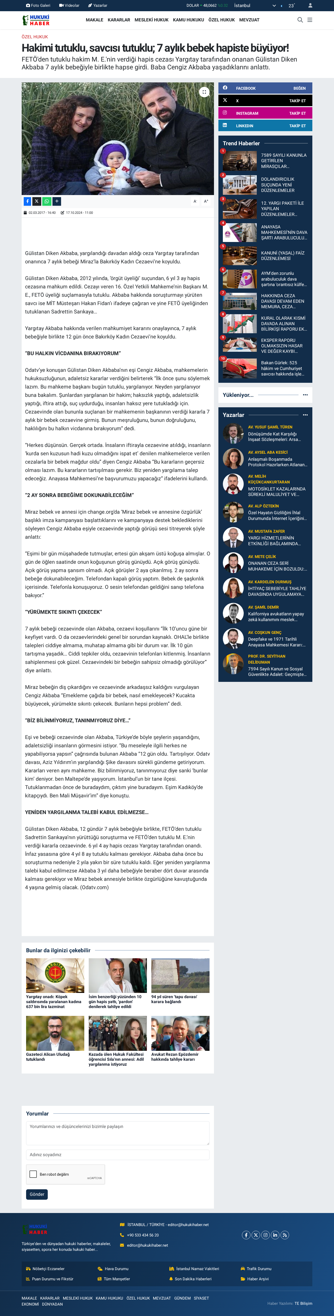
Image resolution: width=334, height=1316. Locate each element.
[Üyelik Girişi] (308, 5)
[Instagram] (265, 1235)
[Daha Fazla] (56, 201)
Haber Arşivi (258, 1279)
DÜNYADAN (52, 1304)
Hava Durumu (116, 1268)
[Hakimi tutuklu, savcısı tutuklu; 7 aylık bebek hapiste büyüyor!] (118, 138)
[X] (256, 1235)
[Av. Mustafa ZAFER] (233, 537)
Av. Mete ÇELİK (262, 556)
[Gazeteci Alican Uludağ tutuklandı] (55, 1032)
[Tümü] (305, 394)
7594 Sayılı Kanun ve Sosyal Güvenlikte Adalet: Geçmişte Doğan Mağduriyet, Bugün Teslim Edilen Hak (276, 671)
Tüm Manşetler (117, 1279)
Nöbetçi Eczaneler (48, 1268)
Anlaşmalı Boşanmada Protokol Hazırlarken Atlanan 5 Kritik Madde (276, 462)
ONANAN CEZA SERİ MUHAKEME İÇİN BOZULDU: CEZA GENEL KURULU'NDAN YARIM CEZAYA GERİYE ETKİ (276, 566)
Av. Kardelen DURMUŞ (269, 582)
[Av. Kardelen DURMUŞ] (233, 587)
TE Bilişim (303, 1303)
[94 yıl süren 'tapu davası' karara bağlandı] (180, 975)
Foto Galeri (40, 5)
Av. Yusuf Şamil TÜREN (270, 427)
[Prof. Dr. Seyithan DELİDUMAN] (233, 663)
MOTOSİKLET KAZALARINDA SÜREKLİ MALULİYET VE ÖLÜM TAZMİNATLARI (277, 492)
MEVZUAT (249, 19)
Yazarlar (100, 5)
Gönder (37, 1194)
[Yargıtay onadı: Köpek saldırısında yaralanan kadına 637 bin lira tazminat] (55, 975)
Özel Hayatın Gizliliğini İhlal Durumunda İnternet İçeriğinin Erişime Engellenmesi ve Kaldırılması (277, 515)
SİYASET (201, 1298)
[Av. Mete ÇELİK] (233, 562)
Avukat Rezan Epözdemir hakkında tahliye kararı (175, 1057)
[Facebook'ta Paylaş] (27, 201)
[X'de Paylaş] (36, 201)
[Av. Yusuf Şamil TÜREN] (233, 432)
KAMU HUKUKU (188, 19)
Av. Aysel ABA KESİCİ (268, 452)
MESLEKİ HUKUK (152, 19)
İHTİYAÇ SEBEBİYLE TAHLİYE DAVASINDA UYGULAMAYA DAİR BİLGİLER (277, 591)
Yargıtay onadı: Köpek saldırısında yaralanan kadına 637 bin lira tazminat (53, 1001)
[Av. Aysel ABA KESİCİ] (233, 458)
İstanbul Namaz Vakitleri (197, 1268)
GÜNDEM (182, 1298)
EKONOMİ (30, 1304)
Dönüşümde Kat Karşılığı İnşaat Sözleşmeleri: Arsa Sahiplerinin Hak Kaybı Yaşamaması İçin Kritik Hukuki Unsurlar (278, 436)
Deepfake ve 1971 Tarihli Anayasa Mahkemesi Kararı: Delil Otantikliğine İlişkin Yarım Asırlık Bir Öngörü (277, 642)
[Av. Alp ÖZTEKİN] (233, 511)
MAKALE (94, 19)
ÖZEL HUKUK (221, 19)
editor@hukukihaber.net (147, 1245)
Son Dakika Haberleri (193, 1279)
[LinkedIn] (275, 1235)
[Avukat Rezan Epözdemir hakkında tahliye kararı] (180, 1032)
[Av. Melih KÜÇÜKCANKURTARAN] (233, 483)
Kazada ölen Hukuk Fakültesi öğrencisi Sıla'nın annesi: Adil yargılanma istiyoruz (116, 1059)
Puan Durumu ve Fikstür (52, 1279)
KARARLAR (119, 19)
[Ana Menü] (309, 20)
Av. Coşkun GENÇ (265, 632)
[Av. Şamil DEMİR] (233, 613)
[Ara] (300, 20)
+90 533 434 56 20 (143, 1235)
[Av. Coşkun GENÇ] (233, 638)
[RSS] (285, 1235)
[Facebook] (246, 1235)
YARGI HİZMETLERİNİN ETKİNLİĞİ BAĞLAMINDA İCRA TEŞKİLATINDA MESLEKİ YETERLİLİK (278, 541)
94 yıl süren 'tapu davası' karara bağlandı (174, 999)
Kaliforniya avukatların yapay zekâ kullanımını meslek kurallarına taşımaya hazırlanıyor (276, 616)
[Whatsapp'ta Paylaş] (46, 201)
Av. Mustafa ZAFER (266, 531)
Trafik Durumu (259, 1268)
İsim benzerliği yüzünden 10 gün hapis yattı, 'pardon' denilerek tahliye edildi (115, 1001)
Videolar (72, 5)
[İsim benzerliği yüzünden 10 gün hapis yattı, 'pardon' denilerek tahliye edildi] (118, 975)
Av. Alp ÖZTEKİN (263, 506)
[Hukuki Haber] (36, 19)
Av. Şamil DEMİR (263, 607)
